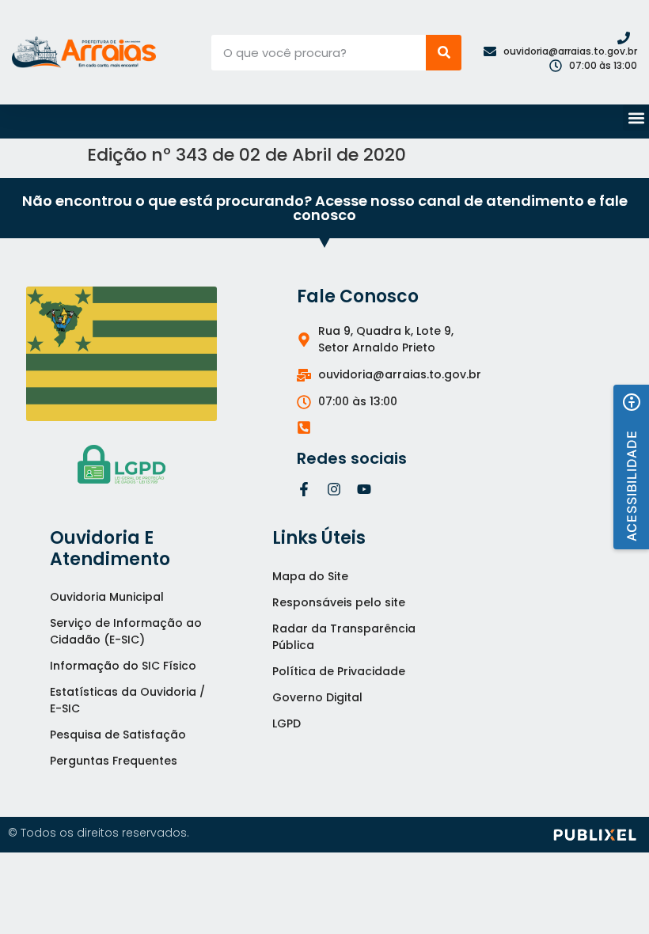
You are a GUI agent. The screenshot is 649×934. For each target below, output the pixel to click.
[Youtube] (364, 489)
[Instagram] (334, 489)
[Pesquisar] (443, 52)
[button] (636, 117)
